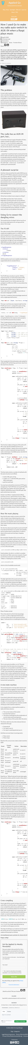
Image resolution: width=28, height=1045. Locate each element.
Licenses (25, 1036)
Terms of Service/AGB (22, 1034)
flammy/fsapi (4, 183)
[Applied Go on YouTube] (18, 1043)
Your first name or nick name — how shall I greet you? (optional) (13, 957)
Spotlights (12, 9)
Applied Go (15, 2)
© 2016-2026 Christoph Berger (14, 1028)
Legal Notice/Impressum (8, 1034)
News (7, 9)
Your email (4, 964)
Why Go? (18, 9)
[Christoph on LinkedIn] (16, 1043)
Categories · (17, 1031)
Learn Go (24, 9)
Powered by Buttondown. (14, 984)
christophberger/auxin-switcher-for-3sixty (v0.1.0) (14, 935)
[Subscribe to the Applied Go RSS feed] (14, 19)
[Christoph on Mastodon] (13, 1043)
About (13, 12)
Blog (4, 9)
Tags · (12, 1031)
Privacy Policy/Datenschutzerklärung (12, 1036)
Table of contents (6, 63)
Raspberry (5, 42)
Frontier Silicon (17, 42)
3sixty (10, 42)
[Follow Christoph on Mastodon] (16, 19)
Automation (5, 41)
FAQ (16, 12)
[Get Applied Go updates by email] (12, 19)
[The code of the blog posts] (11, 1043)
